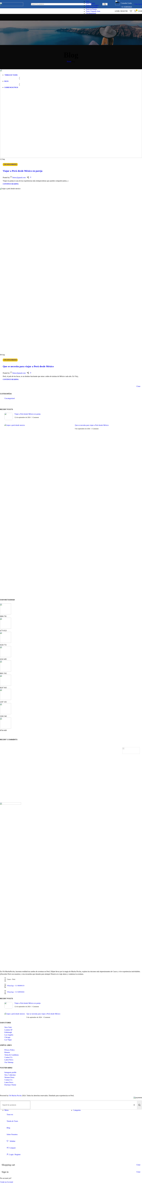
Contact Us (8, 1057)
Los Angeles (8, 1035)
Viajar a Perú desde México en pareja (22, 170)
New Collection (10, 1075)
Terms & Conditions (11, 1055)
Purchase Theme (10, 1085)
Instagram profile (10, 1072)
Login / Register (15, 1154)
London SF (8, 1030)
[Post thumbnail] (8, 417)
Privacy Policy (9, 1050)
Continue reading (11, 184)
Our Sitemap (8, 1062)
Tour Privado (90, 3)
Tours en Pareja (91, 9)
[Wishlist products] (131, 11)
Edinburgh (8, 1032)
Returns (7, 1052)
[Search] (104, 4)
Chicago (7, 1037)
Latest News (8, 1060)
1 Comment (35, 417)
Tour (87, 1)
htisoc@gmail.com (19, 177)
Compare (12, 1148)
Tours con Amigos (92, 5)
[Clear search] (134, 1105)
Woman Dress (9, 1077)
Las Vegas (8, 1040)
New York (8, 1027)
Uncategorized (91, 13)
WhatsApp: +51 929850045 (15, 992)
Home (69, 61)
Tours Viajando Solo (93, 11)
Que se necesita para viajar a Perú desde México (28, 366)
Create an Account (6, 1182)
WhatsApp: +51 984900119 (15, 985)
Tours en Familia (92, 7)
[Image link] (10, 804)
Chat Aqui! (138, 4)
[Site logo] (11, 5)
